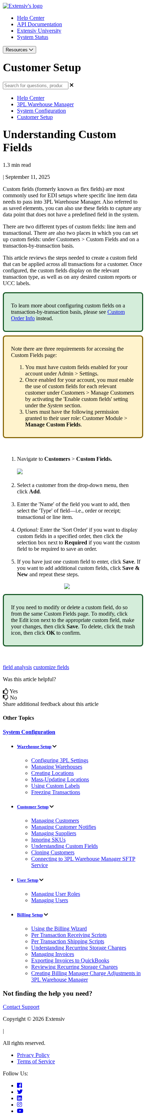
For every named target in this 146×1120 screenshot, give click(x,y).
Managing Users (49, 900)
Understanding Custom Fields (64, 846)
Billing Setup (30, 914)
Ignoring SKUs (48, 840)
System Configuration (41, 111)
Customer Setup (35, 117)
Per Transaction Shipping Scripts (67, 941)
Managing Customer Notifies (63, 827)
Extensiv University (39, 31)
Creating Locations (52, 773)
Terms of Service (36, 1061)
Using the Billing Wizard (59, 929)
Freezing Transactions (55, 792)
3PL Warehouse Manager (45, 104)
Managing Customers (55, 821)
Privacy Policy (33, 1055)
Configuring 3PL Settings (59, 760)
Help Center (30, 18)
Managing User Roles (55, 894)
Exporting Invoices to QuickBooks (70, 960)
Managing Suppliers (53, 833)
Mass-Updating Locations (60, 779)
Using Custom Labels (55, 786)
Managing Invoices (52, 954)
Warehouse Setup (34, 746)
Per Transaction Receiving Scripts (69, 935)
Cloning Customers (52, 852)
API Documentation (39, 24)
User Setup (27, 880)
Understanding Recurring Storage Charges (78, 948)
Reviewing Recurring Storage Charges (74, 967)
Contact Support (21, 1007)
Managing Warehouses (56, 767)
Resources (17, 49)
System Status (32, 37)
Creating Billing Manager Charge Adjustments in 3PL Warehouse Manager (86, 976)
